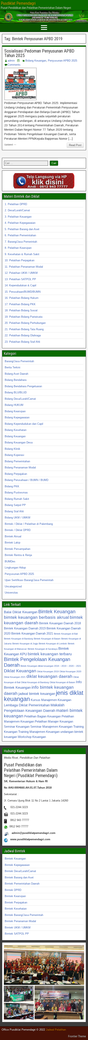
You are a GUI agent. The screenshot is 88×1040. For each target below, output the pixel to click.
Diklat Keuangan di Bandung (35, 682)
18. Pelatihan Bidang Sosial (21, 310)
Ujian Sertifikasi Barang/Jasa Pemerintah (29, 580)
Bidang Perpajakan (16, 473)
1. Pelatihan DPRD (16, 204)
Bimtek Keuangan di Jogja (25, 643)
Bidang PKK (12, 486)
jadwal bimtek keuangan (36, 694)
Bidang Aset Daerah (16, 373)
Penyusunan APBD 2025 (62, 60)
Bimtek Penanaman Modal (20, 921)
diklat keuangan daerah (49, 676)
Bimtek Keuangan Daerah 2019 (25, 628)
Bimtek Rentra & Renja (18, 555)
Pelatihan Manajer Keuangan (54, 721)
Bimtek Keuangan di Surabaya (43, 649)
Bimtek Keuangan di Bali (66, 633)
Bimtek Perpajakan (16, 902)
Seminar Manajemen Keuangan (51, 726)
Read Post (75, 145)
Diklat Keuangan (20, 670)
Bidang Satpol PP (15, 505)
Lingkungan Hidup (15, 567)
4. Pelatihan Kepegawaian (20, 222)
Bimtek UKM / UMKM (17, 927)
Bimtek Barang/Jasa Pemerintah (24, 915)
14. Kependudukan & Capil (20, 285)
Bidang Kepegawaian (17, 417)
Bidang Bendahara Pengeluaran (23, 386)
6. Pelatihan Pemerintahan (20, 235)
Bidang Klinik (12, 448)
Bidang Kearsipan (15, 411)
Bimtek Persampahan (17, 548)
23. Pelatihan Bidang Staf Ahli (22, 341)
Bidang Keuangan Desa (19, 442)
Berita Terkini (12, 367)
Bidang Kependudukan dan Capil (24, 423)
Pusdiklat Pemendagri (18, 3)
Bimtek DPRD (13, 890)
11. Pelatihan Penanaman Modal (24, 266)
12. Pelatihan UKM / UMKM (21, 272)
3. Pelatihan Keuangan (18, 216)
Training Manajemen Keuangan (39, 731)
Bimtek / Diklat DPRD (17, 530)
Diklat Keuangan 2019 (48, 671)
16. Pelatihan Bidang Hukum (21, 297)
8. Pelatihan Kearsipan (18, 247)
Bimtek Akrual (13, 536)
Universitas (11, 592)
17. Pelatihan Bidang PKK (20, 304)
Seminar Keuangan (16, 726)
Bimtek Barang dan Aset (19, 877)
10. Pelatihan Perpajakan (19, 260)
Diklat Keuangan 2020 (70, 671)
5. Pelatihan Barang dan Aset (22, 229)
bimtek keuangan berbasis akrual (36, 617)
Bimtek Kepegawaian (17, 864)
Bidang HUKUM (14, 404)
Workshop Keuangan (32, 737)
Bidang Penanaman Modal (20, 467)
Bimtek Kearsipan (15, 896)
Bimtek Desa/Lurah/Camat (20, 871)
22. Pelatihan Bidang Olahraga (23, 335)
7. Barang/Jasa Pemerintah (21, 241)
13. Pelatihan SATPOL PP (20, 279)
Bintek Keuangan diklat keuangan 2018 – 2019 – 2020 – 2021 (50, 666)
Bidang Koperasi (14, 455)
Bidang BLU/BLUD (16, 392)
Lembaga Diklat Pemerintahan (27, 705)
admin (11, 60)
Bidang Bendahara (15, 379)
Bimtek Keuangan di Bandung (18, 638)
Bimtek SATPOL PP (17, 933)
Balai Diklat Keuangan (20, 612)
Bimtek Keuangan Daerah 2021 (32, 633)
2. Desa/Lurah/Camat (17, 210)
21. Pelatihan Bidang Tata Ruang (24, 329)
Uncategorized (13, 586)
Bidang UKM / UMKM (17, 517)
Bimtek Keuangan (57, 611)
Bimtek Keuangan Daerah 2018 (60, 623)
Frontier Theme (77, 1036)
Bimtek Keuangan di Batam (47, 638)
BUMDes (10, 561)
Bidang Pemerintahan (17, 461)
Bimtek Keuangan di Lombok (53, 643)
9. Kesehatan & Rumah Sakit (22, 254)
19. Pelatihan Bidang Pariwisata (23, 316)
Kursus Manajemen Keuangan (51, 700)
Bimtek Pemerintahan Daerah (22, 883)
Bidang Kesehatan (15, 430)
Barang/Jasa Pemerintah (19, 361)
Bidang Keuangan (35, 60)
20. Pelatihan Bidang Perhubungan (25, 322)
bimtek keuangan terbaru (50, 654)
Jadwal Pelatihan (56, 1029)
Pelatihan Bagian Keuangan (42, 716)
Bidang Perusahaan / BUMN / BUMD (26, 480)
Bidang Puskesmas (16, 492)
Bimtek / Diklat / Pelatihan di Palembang (29, 523)
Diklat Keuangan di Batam (62, 682)
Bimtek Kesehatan (16, 908)
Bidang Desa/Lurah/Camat (20, 398)
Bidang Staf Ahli (14, 511)
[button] (44, 965)
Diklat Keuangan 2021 (15, 677)
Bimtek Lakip (12, 542)
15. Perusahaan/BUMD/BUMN (23, 291)
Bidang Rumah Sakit (17, 498)
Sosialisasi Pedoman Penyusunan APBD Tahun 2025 (39, 53)
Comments (14, 64)
